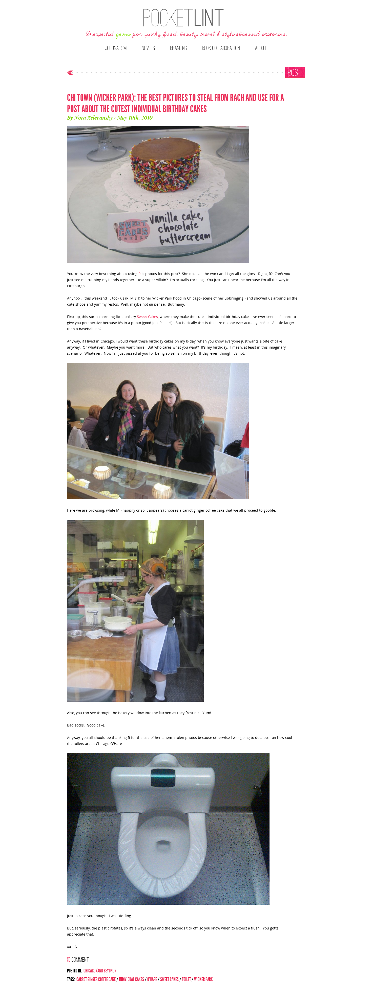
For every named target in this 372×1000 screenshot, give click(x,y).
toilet (186, 979)
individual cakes (131, 979)
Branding (178, 48)
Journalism (116, 48)
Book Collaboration (221, 48)
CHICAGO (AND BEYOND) (100, 971)
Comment (78, 959)
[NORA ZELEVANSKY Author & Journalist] (186, 24)
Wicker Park (203, 979)
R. (140, 273)
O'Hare (152, 979)
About (261, 48)
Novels (148, 48)
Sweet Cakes (147, 316)
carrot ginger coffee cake (96, 979)
